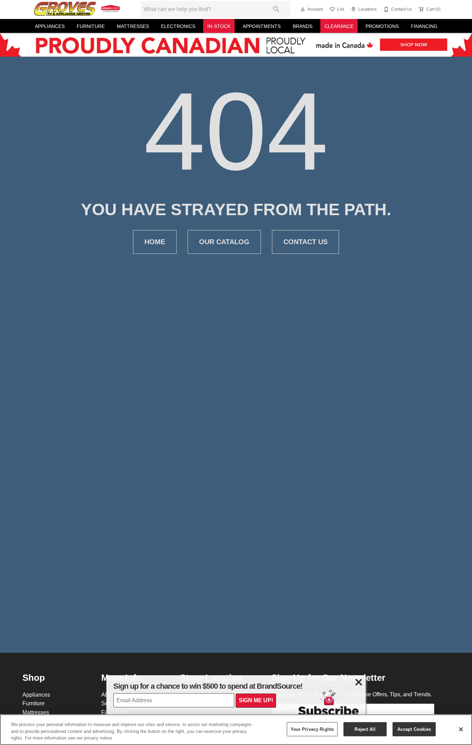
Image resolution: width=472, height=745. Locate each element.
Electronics (178, 26)
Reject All (365, 729)
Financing (424, 26)
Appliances (50, 26)
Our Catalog (224, 242)
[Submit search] (276, 9)
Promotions (382, 26)
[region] (236, 729)
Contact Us (305, 242)
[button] (303, 9)
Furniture (91, 26)
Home (154, 242)
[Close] (461, 729)
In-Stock (218, 26)
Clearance (338, 26)
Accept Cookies (414, 729)
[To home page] (77, 9)
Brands (302, 26)
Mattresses (133, 26)
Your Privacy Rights (312, 729)
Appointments (262, 26)
